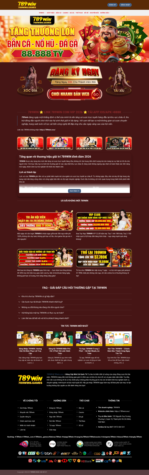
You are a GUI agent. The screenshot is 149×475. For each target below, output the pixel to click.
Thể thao (79, 13)
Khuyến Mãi (94, 13)
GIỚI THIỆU (50, 13)
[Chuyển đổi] (19, 296)
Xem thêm (73, 191)
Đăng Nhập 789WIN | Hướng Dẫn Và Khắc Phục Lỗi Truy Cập (30, 351)
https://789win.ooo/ (122, 411)
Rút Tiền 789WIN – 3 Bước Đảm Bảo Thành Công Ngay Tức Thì (119, 351)
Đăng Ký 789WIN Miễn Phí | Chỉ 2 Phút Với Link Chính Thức (60, 351)
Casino (65, 13)
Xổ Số (86, 13)
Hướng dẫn (104, 13)
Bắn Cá (58, 13)
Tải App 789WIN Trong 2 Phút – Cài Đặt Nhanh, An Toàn (89, 351)
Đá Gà (72, 13)
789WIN (41, 13)
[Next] (132, 350)
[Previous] (16, 350)
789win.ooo (58, 374)
